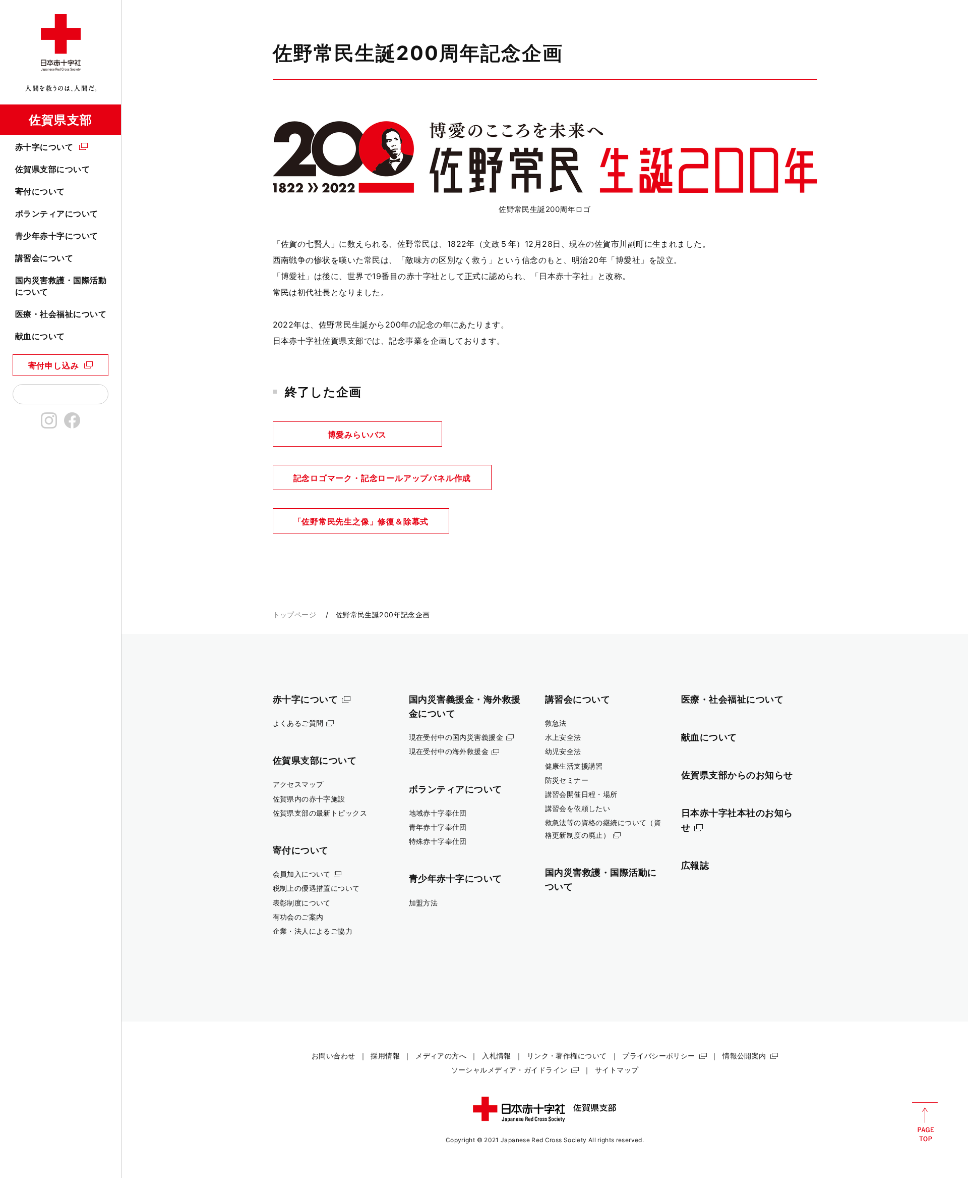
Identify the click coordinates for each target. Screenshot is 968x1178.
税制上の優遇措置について (316, 888)
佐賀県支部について (52, 169)
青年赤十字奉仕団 (438, 827)
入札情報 (496, 1055)
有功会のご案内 (298, 917)
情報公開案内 (744, 1055)
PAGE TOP (925, 1122)
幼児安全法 (563, 751)
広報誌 (695, 865)
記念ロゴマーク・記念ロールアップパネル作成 (382, 478)
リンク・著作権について (567, 1055)
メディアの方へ (440, 1055)
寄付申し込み (53, 365)
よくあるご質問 (298, 723)
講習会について (44, 258)
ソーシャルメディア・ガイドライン (509, 1069)
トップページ (295, 614)
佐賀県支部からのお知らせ (737, 774)
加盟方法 (423, 902)
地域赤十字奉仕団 (438, 813)
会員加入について (302, 874)
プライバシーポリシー (658, 1055)
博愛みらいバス (357, 435)
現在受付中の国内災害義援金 (456, 737)
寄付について (40, 191)
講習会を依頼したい (578, 808)
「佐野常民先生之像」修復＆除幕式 (361, 521)
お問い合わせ (333, 1055)
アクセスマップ (298, 784)
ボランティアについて (56, 213)
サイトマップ (617, 1069)
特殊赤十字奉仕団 (438, 841)
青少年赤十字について (56, 236)
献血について (40, 336)
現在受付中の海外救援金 (449, 751)
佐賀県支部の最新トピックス (320, 813)
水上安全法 (563, 737)
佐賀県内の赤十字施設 (309, 798)
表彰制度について (302, 902)
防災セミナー (567, 780)
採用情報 (385, 1055)
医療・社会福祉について (60, 314)
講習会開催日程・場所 (581, 794)
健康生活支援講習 (574, 766)
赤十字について (44, 147)
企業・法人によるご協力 (313, 931)
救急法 (556, 723)
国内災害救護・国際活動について (60, 285)
